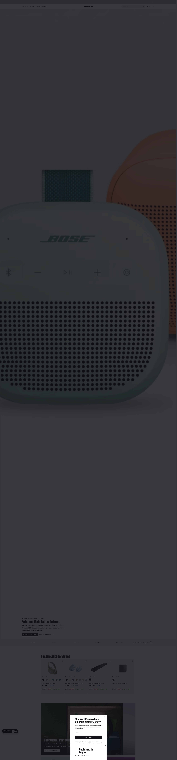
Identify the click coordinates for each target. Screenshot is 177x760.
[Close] (105, 745)
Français (87, 755)
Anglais (82, 755)
